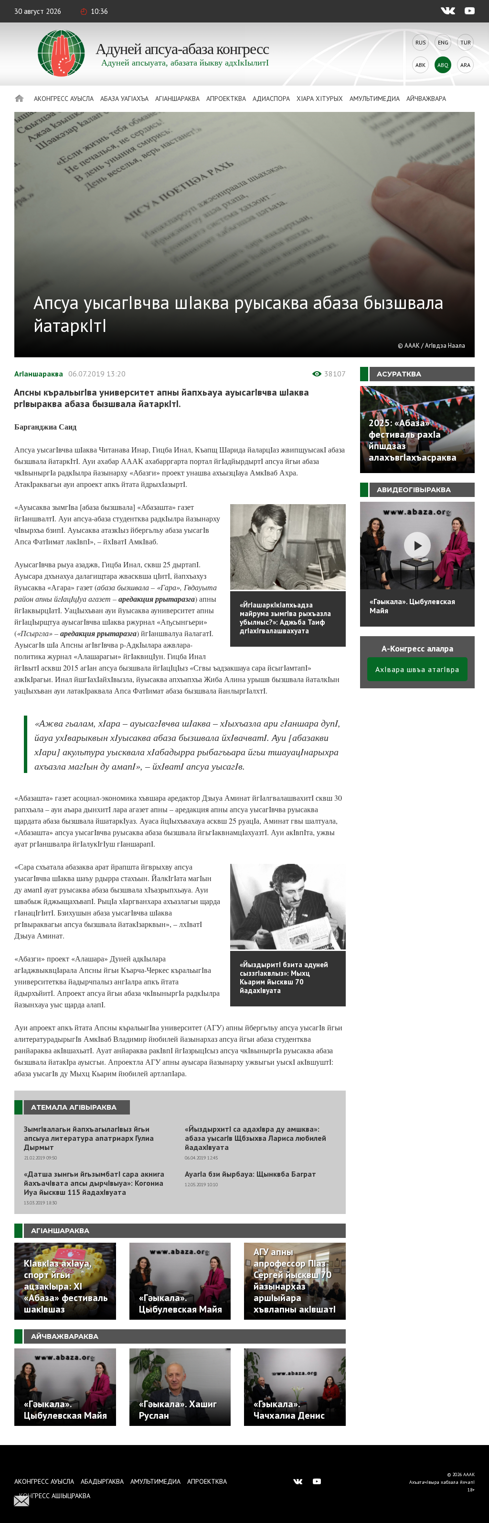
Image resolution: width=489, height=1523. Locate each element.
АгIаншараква (177, 98)
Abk (420, 64)
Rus (420, 42)
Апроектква (226, 98)
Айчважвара (426, 98)
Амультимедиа (375, 98)
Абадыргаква (102, 1481)
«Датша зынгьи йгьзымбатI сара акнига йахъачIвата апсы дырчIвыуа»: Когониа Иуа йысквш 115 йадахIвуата (94, 1183)
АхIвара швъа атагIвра (417, 669)
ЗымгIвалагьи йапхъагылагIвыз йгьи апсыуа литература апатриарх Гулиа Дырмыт (89, 1138)
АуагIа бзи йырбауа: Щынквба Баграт (250, 1174)
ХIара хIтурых (320, 98)
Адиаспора (271, 98)
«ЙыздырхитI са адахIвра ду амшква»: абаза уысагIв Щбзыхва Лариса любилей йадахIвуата (255, 1138)
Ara (465, 64)
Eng (443, 42)
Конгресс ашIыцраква (54, 1495)
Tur (465, 42)
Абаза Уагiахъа (124, 98)
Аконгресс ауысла (64, 98)
